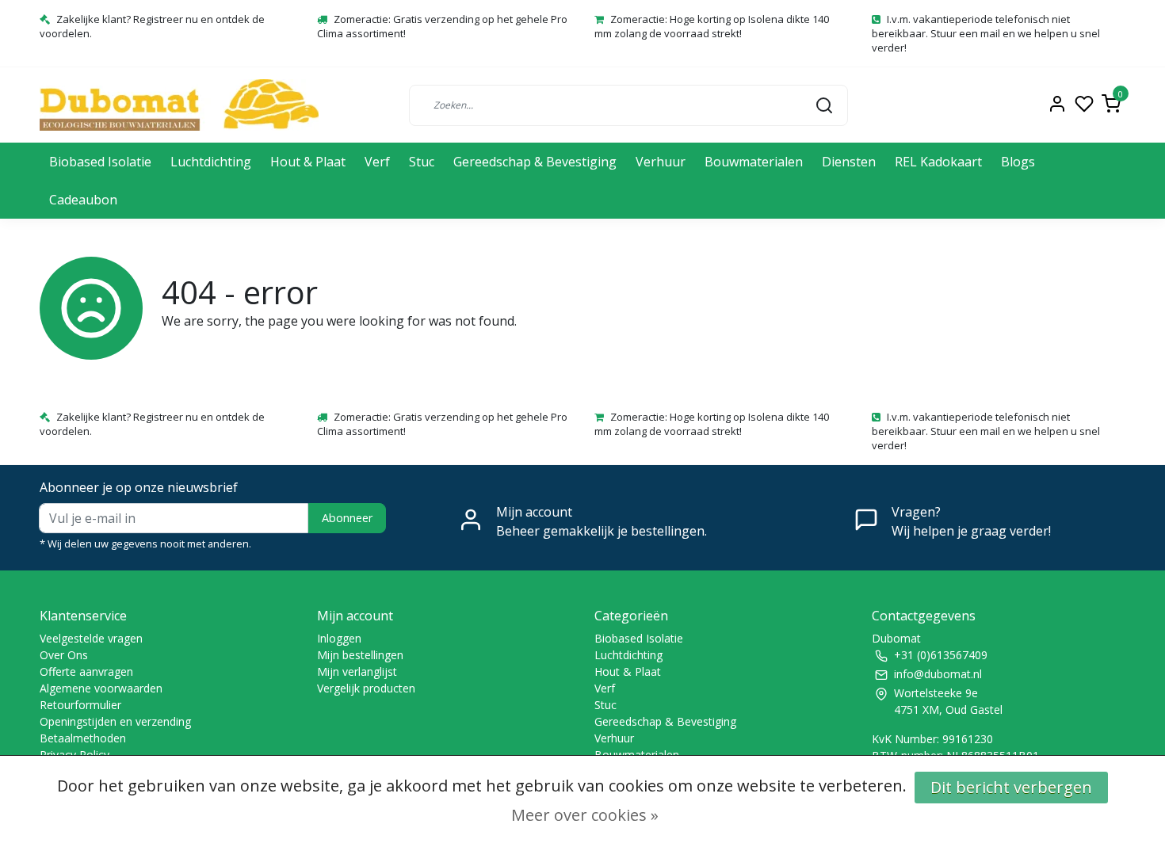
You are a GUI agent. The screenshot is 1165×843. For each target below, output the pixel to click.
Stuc (421, 161)
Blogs (1018, 161)
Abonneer (347, 517)
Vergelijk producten (366, 688)
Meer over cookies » (585, 815)
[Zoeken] (824, 104)
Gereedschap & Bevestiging (535, 161)
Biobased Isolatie (100, 161)
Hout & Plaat (308, 161)
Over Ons (64, 654)
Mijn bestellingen (360, 654)
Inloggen (339, 638)
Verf (377, 161)
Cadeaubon (83, 199)
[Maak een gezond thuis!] (179, 105)
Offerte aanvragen (86, 671)
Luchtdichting (210, 161)
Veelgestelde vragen (91, 638)
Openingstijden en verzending (115, 721)
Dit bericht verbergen (1011, 787)
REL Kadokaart (938, 161)
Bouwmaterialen (754, 161)
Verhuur (661, 161)
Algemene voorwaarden (101, 688)
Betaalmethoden (83, 738)
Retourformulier (80, 704)
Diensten (849, 161)
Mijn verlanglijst (357, 671)
